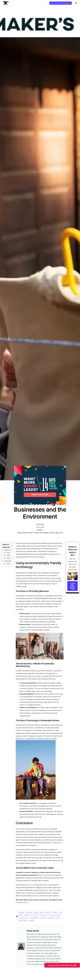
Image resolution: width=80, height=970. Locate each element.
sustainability (51, 917)
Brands (25, 532)
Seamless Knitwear (23, 917)
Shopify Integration (34, 917)
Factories (35, 532)
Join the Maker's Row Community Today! (9, 563)
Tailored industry (23, 920)
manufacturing (27, 915)
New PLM (35, 915)
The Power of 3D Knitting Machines (9, 552)
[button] (63, 469)
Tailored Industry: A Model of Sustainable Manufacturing (9, 555)
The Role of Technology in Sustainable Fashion (9, 558)
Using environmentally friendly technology (8, 550)
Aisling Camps (29, 912)
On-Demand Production (54, 915)
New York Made (43, 915)
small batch (43, 917)
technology (31, 920)
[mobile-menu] (75, 3)
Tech (61, 532)
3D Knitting (21, 912)
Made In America (44, 532)
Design (30, 532)
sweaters (58, 917)
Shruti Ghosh (40, 524)
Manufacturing (54, 532)
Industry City (48, 912)
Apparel (19, 532)
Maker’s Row (42, 875)
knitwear (55, 912)
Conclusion (7, 561)
